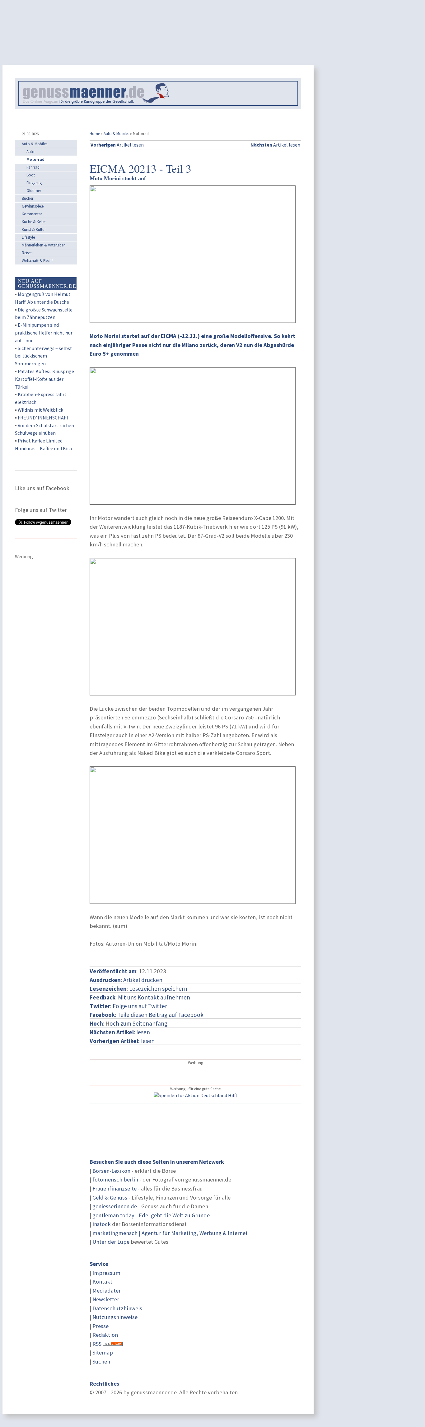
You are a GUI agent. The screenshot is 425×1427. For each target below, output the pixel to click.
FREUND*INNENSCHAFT (43, 417)
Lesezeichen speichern (158, 988)
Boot (30, 175)
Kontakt (102, 1281)
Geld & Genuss (109, 1197)
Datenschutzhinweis (117, 1308)
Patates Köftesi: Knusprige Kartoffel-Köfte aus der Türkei (44, 379)
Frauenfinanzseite (114, 1188)
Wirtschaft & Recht (37, 260)
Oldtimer (33, 190)
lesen (122, 1041)
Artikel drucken (142, 980)
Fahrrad (33, 167)
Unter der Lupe (110, 1241)
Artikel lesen (117, 145)
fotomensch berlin (115, 1179)
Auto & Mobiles (116, 133)
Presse (100, 1326)
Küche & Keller (34, 221)
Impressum (106, 1272)
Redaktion (105, 1334)
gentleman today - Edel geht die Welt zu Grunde (151, 1215)
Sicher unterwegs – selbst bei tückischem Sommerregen (43, 356)
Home (95, 133)
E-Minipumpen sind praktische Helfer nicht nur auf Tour (43, 333)
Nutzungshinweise (115, 1317)
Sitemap (102, 1352)
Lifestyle (28, 237)
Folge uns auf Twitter (140, 1006)
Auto (30, 151)
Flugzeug (34, 182)
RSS (96, 1343)
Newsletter (105, 1299)
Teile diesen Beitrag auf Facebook (160, 1014)
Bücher (27, 198)
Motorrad (35, 159)
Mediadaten (107, 1290)
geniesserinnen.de (114, 1206)
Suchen (101, 1361)
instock (101, 1224)
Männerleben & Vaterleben (44, 245)
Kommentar (32, 214)
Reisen (27, 252)
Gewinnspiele (33, 206)
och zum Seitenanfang (138, 1023)
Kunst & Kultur (34, 229)
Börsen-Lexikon (111, 1170)
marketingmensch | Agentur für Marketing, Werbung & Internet (170, 1233)
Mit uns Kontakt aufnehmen (154, 997)
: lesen (120, 1032)
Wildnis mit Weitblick (40, 410)
